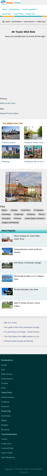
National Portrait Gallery (9, 113)
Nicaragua (6, 218)
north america (29, 22)
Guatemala (18, 214)
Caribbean (5, 402)
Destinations (14, 9)
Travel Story (18, 14)
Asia (3, 369)
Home (4, 9)
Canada (14, 210)
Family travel (6, 444)
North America (7, 374)
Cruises (4, 439)
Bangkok (4, 425)
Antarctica (5, 406)
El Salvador (38, 210)
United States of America (34, 218)
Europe (4, 365)
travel (7, 22)
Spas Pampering (7, 457)
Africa (3, 388)
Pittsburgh (6, 162)
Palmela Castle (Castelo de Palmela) (18, 341)
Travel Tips (6, 14)
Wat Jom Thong (10, 323)
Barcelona (5, 430)
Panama (17, 218)
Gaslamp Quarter (8, 142)
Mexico (42, 214)
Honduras (31, 214)
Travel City (30, 14)
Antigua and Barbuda (10, 222)
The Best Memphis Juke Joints (26, 289)
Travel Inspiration (29, 9)
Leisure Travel (6, 453)
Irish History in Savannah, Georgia (27, 263)
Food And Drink (7, 448)
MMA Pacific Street (7, 103)
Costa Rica (25, 210)
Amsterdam (5, 416)
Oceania (4, 383)
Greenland (6, 214)
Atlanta (4, 420)
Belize (4, 210)
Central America (7, 397)
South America (7, 379)
